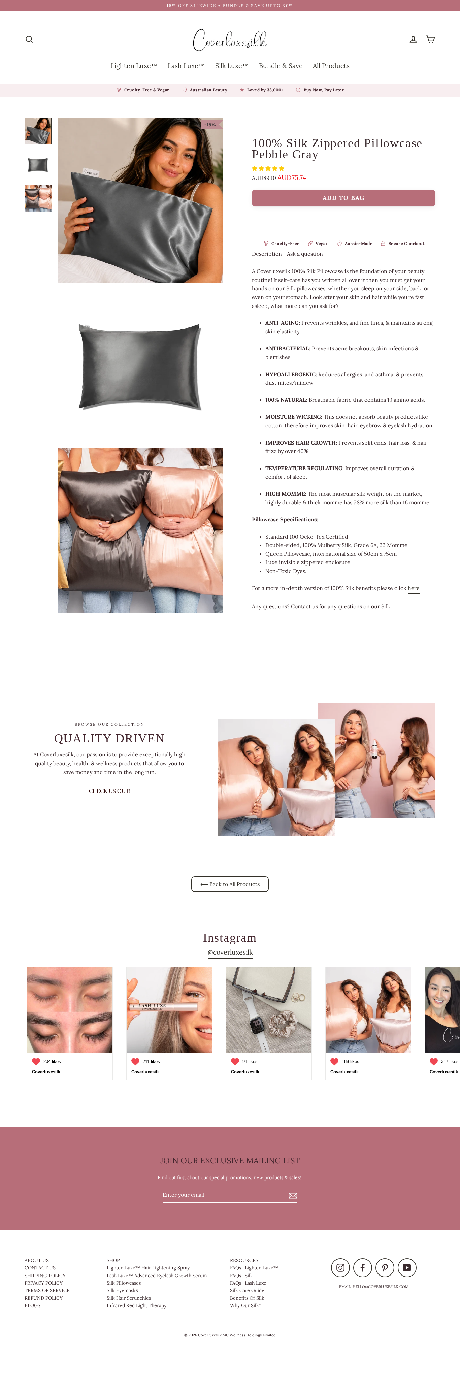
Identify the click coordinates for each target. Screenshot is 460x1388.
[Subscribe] (292, 1195)
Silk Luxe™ (232, 65)
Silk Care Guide (247, 1290)
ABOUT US (37, 1260)
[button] (269, 168)
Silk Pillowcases (124, 1283)
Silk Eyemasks (122, 1290)
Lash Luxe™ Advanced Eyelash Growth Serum (157, 1275)
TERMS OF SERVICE (47, 1290)
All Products (331, 65)
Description (267, 253)
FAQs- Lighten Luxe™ (254, 1268)
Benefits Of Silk (247, 1298)
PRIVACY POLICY (44, 1283)
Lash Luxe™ (186, 65)
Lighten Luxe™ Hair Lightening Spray (148, 1268)
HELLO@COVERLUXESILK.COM (380, 1286)
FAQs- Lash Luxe (248, 1283)
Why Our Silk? (245, 1305)
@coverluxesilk (230, 952)
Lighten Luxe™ (134, 65)
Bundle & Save (281, 65)
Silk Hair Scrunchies (129, 1298)
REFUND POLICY (44, 1298)
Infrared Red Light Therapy (136, 1305)
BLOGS (32, 1305)
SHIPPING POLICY (45, 1275)
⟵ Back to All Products (230, 884)
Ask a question (305, 253)
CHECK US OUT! (109, 790)
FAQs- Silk (241, 1275)
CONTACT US (40, 1268)
